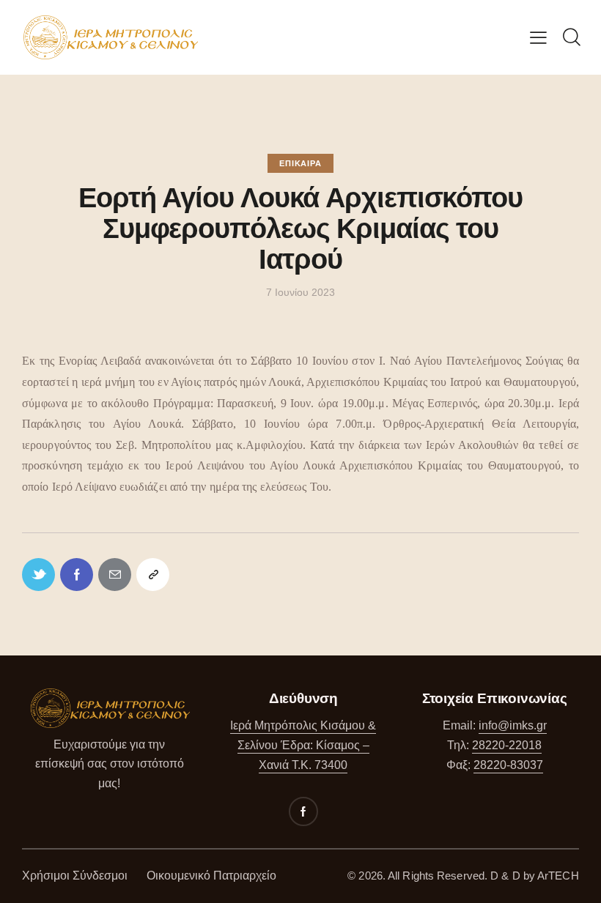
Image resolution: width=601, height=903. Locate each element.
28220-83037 (508, 765)
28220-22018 (507, 745)
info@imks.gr (513, 725)
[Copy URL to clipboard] (152, 574)
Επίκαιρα (300, 163)
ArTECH (558, 875)
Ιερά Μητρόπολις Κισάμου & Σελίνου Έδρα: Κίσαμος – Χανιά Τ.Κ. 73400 (303, 744)
